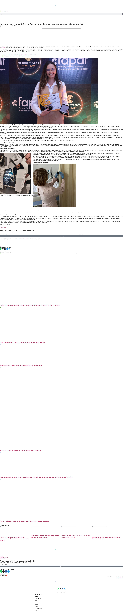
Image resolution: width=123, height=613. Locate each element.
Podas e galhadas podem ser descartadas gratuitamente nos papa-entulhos (24, 521)
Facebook (16, 238)
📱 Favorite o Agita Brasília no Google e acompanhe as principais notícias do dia (19, 54)
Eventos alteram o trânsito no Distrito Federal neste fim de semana (21, 365)
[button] (31, 27)
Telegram (24, 238)
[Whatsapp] (1, 249)
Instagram (20, 238)
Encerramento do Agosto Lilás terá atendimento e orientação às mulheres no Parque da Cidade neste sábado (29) (36, 477)
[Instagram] (3, 249)
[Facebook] (6, 249)
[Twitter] (8, 249)
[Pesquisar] (122, 14)
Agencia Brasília (3, 227)
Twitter (27, 238)
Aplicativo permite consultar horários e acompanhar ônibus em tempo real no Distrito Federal (29, 305)
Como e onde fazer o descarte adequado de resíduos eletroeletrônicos (22, 342)
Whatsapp (33, 238)
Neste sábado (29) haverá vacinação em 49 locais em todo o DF (20, 450)
